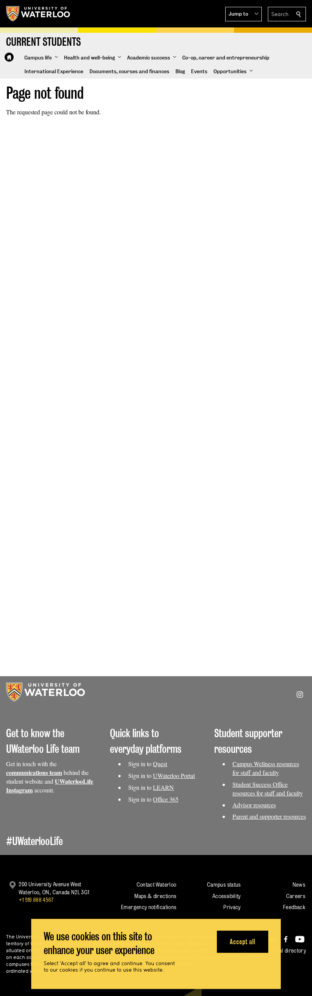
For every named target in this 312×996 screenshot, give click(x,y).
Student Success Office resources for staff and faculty (267, 788)
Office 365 (165, 799)
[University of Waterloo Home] (38, 13)
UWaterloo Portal (174, 775)
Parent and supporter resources (269, 816)
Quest (160, 764)
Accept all (242, 941)
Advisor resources (254, 805)
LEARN (163, 787)
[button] (243, 14)
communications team (34, 772)
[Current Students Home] (9, 57)
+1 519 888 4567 (36, 900)
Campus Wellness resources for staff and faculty (265, 768)
